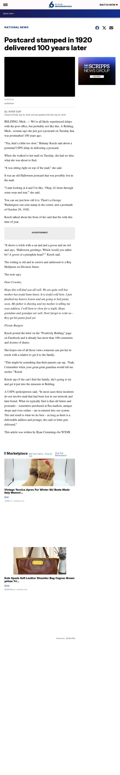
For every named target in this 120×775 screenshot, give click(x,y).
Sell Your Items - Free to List (40, 455)
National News (16, 27)
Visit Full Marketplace (61, 454)
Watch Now (108, 4)
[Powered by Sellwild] (70, 638)
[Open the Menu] (5, 4)
